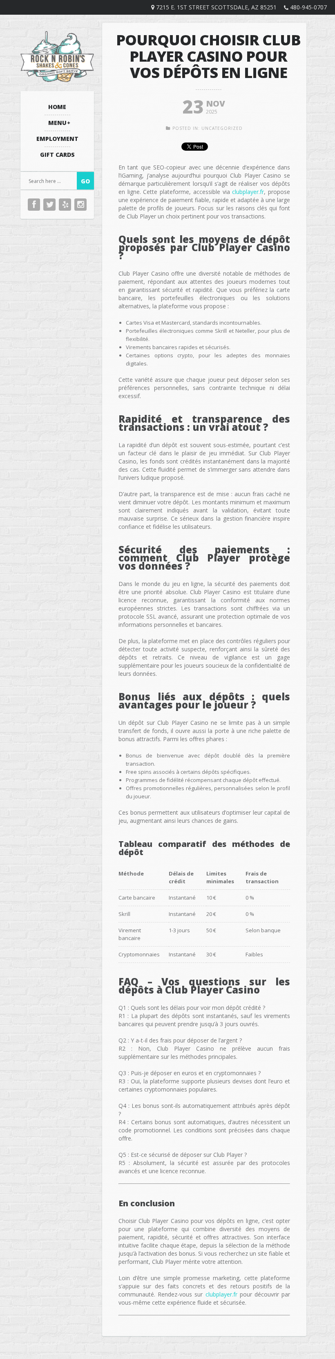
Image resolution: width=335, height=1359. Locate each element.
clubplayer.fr (248, 192)
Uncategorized (222, 128)
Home (57, 107)
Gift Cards (57, 154)
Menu (57, 123)
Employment (57, 139)
